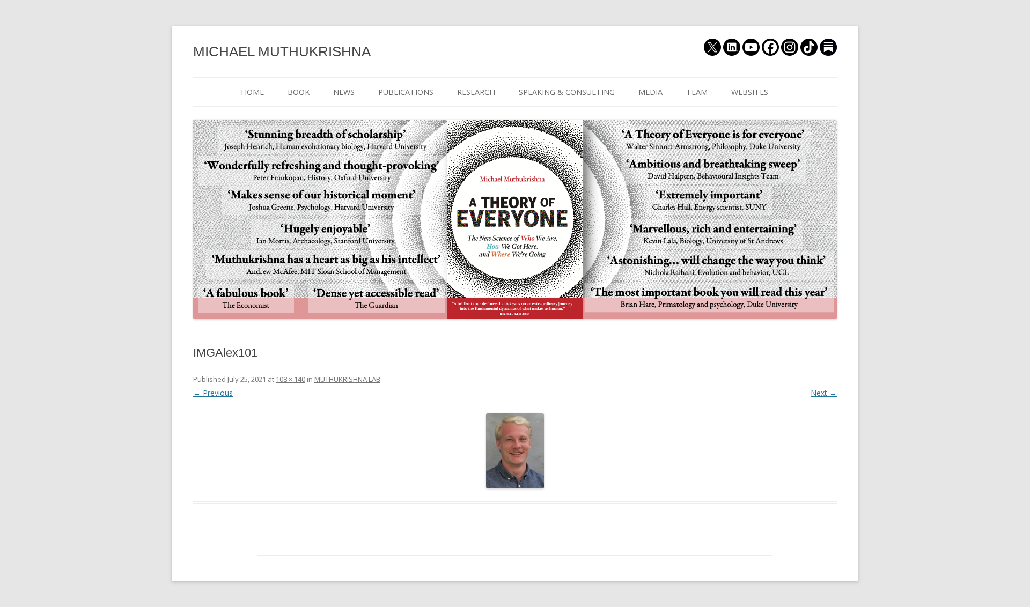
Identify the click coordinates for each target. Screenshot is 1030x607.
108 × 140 (290, 379)
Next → (824, 393)
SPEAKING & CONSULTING (567, 92)
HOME (252, 92)
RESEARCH (476, 92)
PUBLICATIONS (405, 92)
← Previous (213, 393)
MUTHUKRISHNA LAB (347, 379)
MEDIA (650, 92)
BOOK (299, 92)
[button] (515, 450)
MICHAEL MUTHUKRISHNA (282, 51)
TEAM (697, 92)
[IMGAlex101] (515, 450)
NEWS (344, 92)
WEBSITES (749, 92)
